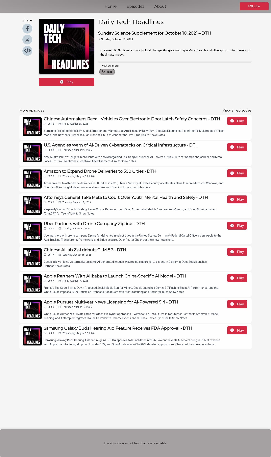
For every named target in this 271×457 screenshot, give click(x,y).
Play (69, 82)
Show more (111, 65)
